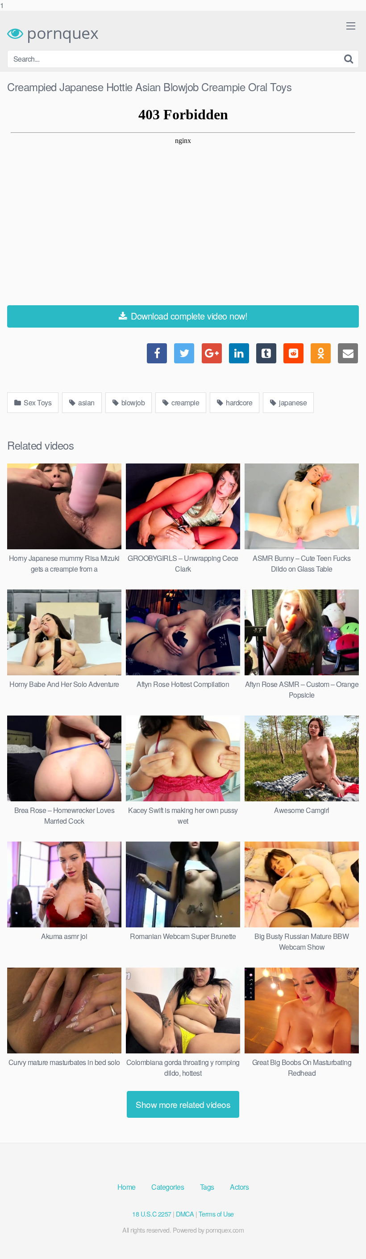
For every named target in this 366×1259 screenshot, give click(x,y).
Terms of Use (216, 1213)
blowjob (132, 402)
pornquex (60, 33)
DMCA (185, 1213)
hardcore (239, 402)
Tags (207, 1187)
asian (86, 402)
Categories (167, 1187)
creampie (185, 402)
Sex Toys (37, 402)
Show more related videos (183, 1104)
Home (126, 1187)
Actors (239, 1187)
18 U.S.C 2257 (151, 1213)
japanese (292, 402)
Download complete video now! (188, 315)
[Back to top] (341, 1234)
